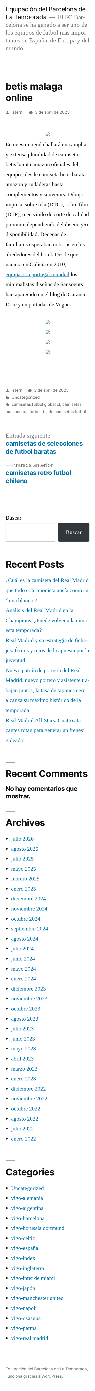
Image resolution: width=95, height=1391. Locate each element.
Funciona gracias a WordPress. (34, 1376)
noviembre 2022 (29, 1098)
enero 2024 (23, 978)
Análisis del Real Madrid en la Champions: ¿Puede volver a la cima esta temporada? (46, 620)
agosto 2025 (24, 848)
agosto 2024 (24, 938)
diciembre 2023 (28, 988)
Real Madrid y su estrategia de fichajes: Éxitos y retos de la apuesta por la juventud (47, 650)
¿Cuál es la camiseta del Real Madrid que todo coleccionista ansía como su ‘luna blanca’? (47, 590)
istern (17, 112)
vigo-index (23, 1258)
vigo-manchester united (37, 1298)
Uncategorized (26, 397)
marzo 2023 (24, 1068)
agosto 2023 (24, 1018)
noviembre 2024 (29, 908)
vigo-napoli (24, 1308)
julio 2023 (22, 1028)
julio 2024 (22, 948)
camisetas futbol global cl (36, 404)
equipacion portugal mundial (37, 274)
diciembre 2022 (28, 1088)
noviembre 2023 (29, 998)
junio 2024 (23, 958)
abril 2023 (22, 1058)
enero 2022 (23, 1138)
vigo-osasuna (26, 1318)
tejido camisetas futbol (64, 411)
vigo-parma (24, 1328)
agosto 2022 (24, 1118)
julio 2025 (22, 858)
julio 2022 (22, 1128)
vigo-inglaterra (27, 1268)
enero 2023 (23, 1078)
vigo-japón (23, 1288)
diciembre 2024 (28, 898)
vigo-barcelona (28, 1218)
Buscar (13, 517)
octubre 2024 (25, 918)
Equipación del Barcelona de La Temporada (46, 13)
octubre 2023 (25, 1008)
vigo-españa (24, 1248)
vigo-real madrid (29, 1338)
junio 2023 (23, 1038)
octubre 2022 (25, 1108)
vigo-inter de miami (33, 1278)
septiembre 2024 (29, 928)
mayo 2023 (23, 1048)
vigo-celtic (23, 1238)
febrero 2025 (25, 878)
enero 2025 (23, 888)
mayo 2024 (23, 968)
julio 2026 (22, 838)
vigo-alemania (27, 1198)
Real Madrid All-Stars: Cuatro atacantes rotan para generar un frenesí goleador (45, 730)
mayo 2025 (23, 868)
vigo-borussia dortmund (37, 1228)
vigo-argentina (27, 1208)
